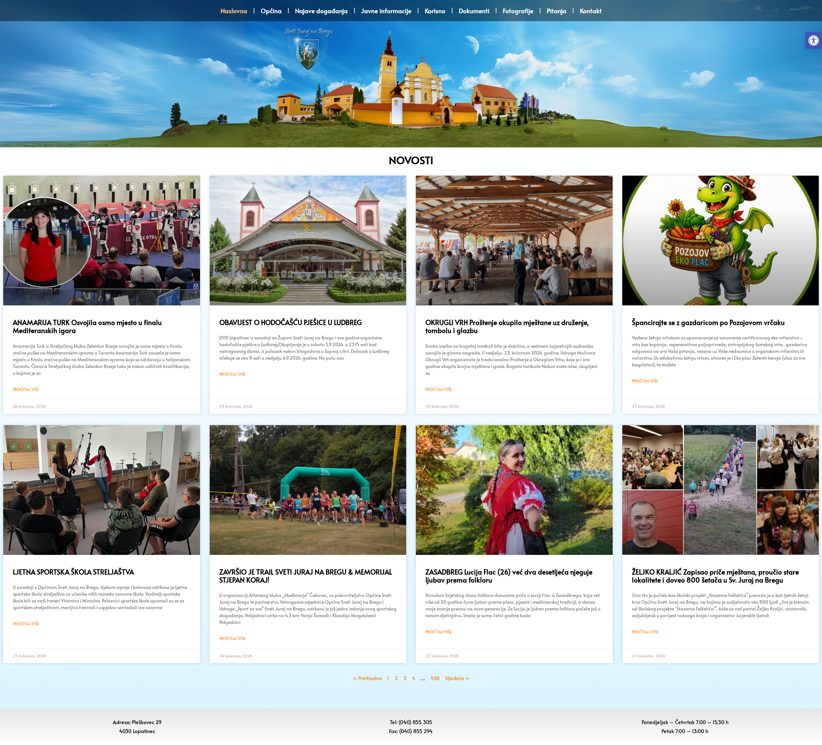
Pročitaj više (26, 389)
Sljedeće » (457, 677)
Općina (271, 10)
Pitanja (556, 10)
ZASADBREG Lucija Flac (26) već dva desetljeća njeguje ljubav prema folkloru (508, 575)
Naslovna (234, 10)
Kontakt (591, 10)
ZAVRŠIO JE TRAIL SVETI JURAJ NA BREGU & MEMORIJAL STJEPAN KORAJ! (305, 575)
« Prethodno (367, 677)
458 (435, 677)
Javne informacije (386, 10)
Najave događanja (321, 10)
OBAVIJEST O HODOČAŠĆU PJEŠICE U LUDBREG (290, 322)
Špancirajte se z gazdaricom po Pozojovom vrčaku (708, 322)
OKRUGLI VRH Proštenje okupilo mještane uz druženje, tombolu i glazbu (507, 326)
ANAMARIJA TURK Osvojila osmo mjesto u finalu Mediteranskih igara (87, 326)
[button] (813, 40)
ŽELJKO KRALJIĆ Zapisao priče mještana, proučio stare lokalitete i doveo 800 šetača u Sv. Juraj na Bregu (715, 575)
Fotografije (518, 10)
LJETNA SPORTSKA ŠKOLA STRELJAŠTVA (73, 571)
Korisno (435, 10)
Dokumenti (474, 10)
